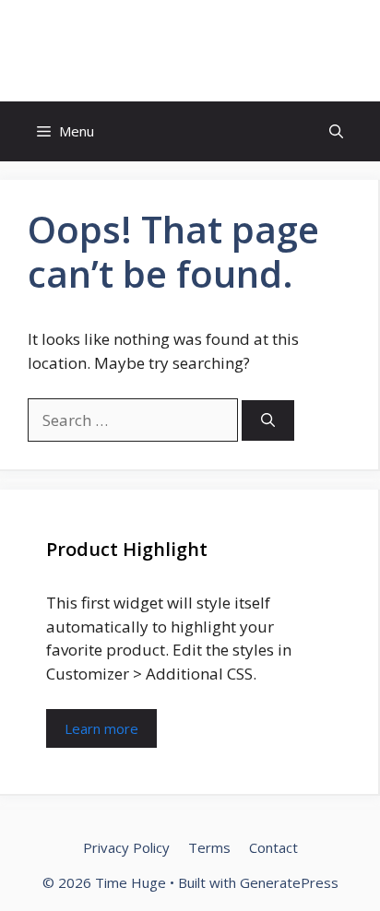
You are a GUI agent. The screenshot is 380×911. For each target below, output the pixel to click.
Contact (273, 847)
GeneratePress (289, 882)
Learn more (101, 728)
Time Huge (190, 50)
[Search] (268, 421)
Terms (209, 847)
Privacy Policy (126, 847)
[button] (336, 131)
